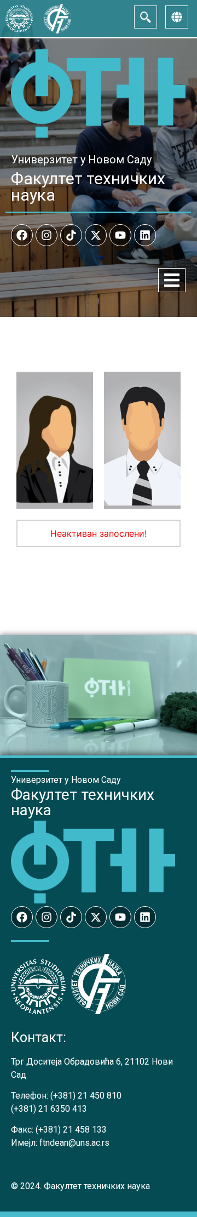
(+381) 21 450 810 (85, 1095)
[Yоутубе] (120, 235)
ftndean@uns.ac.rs (74, 1143)
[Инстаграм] (46, 235)
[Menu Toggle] (172, 280)
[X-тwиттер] (96, 235)
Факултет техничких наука (88, 186)
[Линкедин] (145, 235)
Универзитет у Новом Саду (81, 159)
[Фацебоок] (22, 235)
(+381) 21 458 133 (71, 1129)
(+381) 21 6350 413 (49, 1109)
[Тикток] (71, 235)
